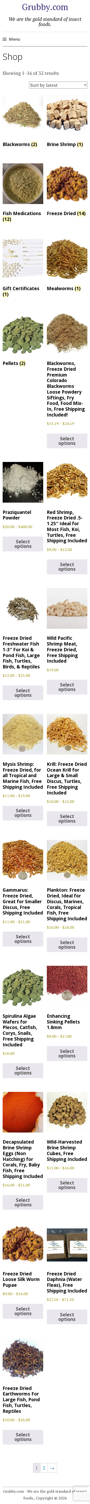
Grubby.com (45, 7)
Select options (67, 440)
